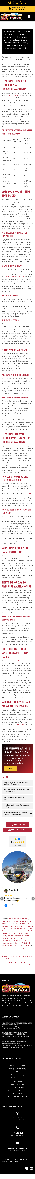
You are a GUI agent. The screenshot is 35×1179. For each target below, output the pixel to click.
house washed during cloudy (15, 277)
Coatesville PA (27, 928)
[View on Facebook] (6, 891)
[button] (17, 3)
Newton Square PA (8, 943)
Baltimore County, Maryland (11, 921)
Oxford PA (18, 943)
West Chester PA (25, 945)
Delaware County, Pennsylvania (12, 931)
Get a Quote (10, 768)
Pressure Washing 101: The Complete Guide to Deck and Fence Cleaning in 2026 (17, 1024)
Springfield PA (26, 943)
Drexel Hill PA (6, 933)
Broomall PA (6, 924)
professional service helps (11, 661)
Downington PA (28, 931)
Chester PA (5, 928)
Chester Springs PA (16, 928)
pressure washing (15, 96)
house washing (7, 948)
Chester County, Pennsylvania (23, 926)
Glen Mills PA (21, 933)
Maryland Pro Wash (19, 724)
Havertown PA (18, 936)
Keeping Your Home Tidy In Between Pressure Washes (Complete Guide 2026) (15, 1042)
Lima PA (16, 938)
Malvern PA (23, 938)
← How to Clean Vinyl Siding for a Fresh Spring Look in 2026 (17, 957)
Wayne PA (16, 945)
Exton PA (14, 933)
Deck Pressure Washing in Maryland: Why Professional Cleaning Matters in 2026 (14, 1033)
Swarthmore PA (7, 945)
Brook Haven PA (25, 921)
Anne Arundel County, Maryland (18, 919)
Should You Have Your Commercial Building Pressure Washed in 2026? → (19, 964)
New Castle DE (23, 941)
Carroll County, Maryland (18, 924)
